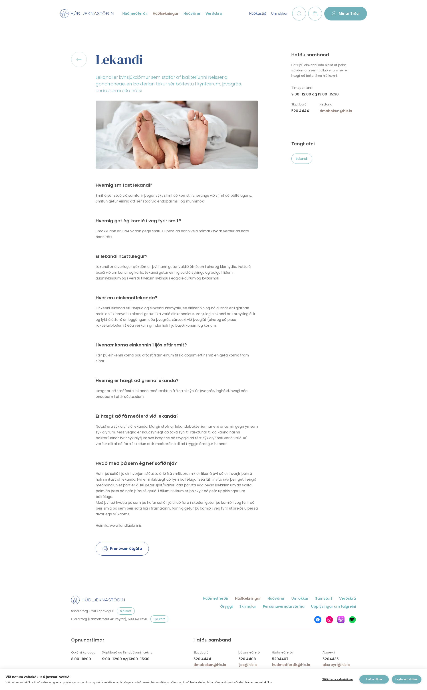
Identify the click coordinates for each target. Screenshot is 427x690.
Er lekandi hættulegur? (121, 256)
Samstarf (323, 598)
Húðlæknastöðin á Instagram (329, 619)
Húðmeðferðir (135, 13)
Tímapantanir (302, 87)
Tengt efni (303, 144)
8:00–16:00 (81, 659)
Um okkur (279, 13)
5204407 (280, 659)
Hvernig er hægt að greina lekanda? (137, 380)
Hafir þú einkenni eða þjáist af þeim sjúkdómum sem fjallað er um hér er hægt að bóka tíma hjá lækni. (319, 70)
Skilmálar (247, 606)
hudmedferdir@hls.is (291, 664)
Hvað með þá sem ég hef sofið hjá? (136, 463)
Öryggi (226, 606)
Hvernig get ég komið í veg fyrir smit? (138, 221)
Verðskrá (213, 13)
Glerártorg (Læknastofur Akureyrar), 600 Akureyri (109, 619)
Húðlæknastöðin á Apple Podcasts (340, 619)
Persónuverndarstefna (283, 606)
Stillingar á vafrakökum (337, 679)
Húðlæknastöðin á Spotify (352, 619)
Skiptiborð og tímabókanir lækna (127, 652)
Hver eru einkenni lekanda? (126, 298)
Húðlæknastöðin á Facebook (317, 619)
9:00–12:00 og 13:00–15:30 (315, 94)
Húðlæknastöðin (86, 13)
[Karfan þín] (315, 13)
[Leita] (299, 13)
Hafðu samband (310, 55)
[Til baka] (79, 59)
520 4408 (247, 659)
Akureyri (328, 652)
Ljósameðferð (249, 652)
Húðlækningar (166, 13)
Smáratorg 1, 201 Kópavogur (92, 611)
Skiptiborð (298, 104)
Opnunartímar (87, 640)
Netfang (326, 104)
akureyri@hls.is (336, 664)
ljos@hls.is (247, 664)
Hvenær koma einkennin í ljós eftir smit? (141, 345)
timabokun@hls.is (336, 110)
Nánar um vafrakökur (258, 682)
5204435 (330, 659)
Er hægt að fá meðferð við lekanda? (137, 416)
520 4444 (300, 110)
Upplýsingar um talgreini (333, 606)
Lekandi (119, 59)
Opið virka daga (83, 652)
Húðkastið (257, 13)
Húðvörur (192, 13)
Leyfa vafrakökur (406, 679)
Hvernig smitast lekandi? (124, 185)
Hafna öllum (374, 679)
